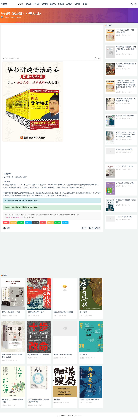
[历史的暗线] (91, 294)
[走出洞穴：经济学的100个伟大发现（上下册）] (13, 337)
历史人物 (53, 4)
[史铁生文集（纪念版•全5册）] (110, 188)
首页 (21, 4)
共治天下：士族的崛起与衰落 (89, 399)
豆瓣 (8, 228)
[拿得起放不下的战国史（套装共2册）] (110, 205)
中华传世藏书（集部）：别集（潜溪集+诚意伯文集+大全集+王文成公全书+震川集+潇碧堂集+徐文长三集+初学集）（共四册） (126, 85)
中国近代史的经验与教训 (36, 312)
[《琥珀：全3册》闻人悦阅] (110, 222)
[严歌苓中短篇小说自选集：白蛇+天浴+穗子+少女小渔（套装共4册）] (110, 52)
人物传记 (20, 222)
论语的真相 (83, 355)
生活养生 (57, 222)
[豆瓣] (2, 17)
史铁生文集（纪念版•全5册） (125, 183)
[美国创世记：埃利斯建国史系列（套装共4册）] (110, 69)
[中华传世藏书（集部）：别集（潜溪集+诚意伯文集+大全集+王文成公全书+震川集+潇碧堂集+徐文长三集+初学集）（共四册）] (110, 86)
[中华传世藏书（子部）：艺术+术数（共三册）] (110, 35)
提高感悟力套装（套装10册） (125, 115)
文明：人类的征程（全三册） (11, 312)
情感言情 (43, 222)
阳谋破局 (57, 399)
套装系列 (7, 17)
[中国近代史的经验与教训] (39, 294)
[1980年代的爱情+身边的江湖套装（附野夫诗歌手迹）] (110, 104)
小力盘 (69, 415)
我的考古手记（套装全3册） (63, 355)
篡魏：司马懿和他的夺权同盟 (63, 312)
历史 (29, 315)
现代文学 (13, 222)
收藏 (84, 228)
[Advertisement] (52, 42)
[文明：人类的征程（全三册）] (13, 294)
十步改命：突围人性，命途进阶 (38, 355)
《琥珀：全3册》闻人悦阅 (124, 217)
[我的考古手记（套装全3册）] (65, 337)
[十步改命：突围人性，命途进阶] (39, 337)
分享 (91, 228)
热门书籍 (65, 222)
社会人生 (28, 222)
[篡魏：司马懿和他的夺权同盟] (65, 294)
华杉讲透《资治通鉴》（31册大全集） (25, 200)
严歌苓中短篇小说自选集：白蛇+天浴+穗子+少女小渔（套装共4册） (126, 49)
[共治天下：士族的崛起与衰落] (91, 382)
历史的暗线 (83, 312)
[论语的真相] (91, 337)
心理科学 (77, 4)
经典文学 (28, 4)
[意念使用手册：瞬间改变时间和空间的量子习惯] (39, 382)
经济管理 (45, 4)
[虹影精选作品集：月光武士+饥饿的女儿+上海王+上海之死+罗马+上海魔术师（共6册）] (110, 137)
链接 (98, 228)
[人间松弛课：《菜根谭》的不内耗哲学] (13, 382)
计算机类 (61, 4)
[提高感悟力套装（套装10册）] (110, 121)
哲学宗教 (82, 358)
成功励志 (30, 358)
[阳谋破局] (65, 382)
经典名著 (6, 222)
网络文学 (36, 4)
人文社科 (69, 4)
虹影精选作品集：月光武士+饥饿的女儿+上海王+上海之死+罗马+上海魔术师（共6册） (125, 134)
